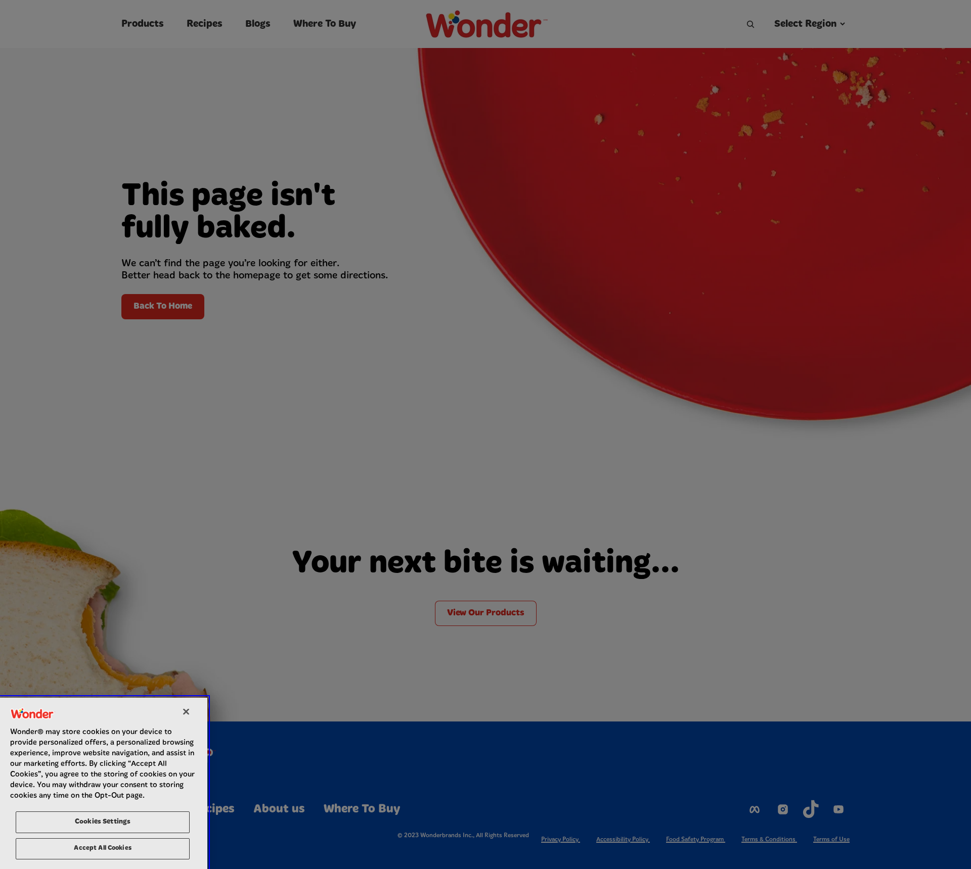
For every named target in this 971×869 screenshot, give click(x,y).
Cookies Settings (102, 821)
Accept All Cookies (102, 848)
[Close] (186, 711)
